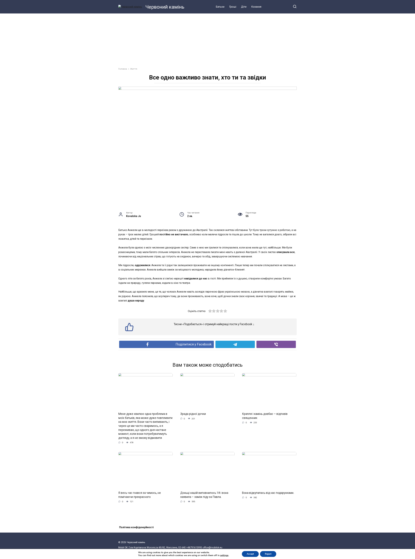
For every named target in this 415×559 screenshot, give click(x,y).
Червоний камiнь (164, 7)
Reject (268, 553)
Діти (243, 6)
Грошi (232, 6)
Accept (250, 553)
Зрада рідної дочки (193, 413)
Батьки (220, 6)
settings (224, 555)
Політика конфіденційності (136, 527)
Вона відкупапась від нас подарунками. (268, 492)
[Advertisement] (207, 38)
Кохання (256, 6)
